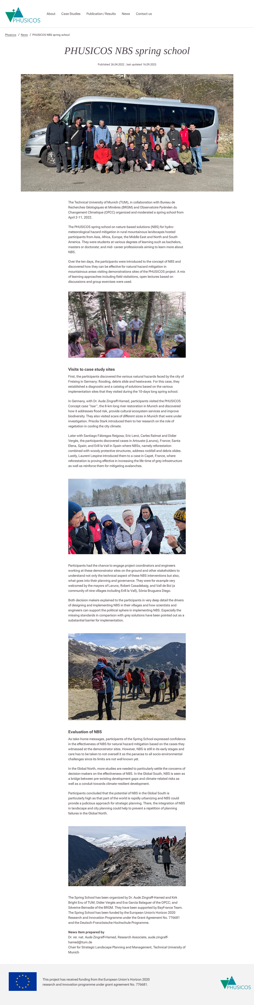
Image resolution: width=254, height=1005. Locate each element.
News (126, 14)
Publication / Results (101, 14)
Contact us (144, 14)
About (51, 14)
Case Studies (71, 14)
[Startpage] (23, 13)
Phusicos (10, 35)
